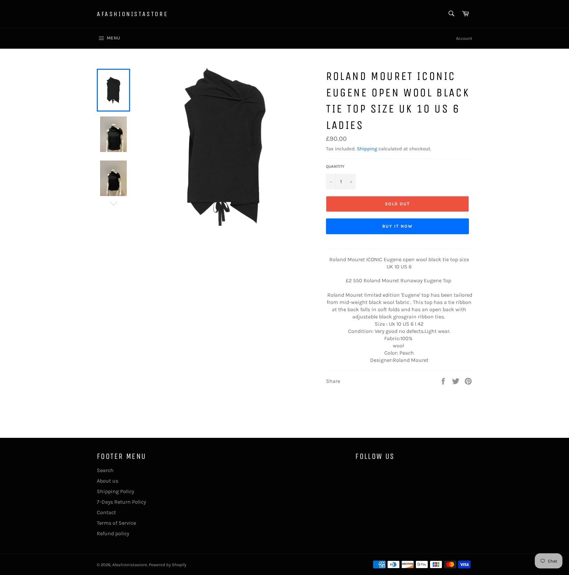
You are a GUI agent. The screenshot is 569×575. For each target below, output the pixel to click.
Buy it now (397, 226)
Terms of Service (116, 523)
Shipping (367, 149)
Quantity (335, 166)
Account (464, 38)
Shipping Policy (115, 491)
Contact (106, 512)
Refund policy (113, 533)
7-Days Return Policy (121, 502)
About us (107, 481)
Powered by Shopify (167, 564)
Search (105, 470)
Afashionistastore (132, 14)
